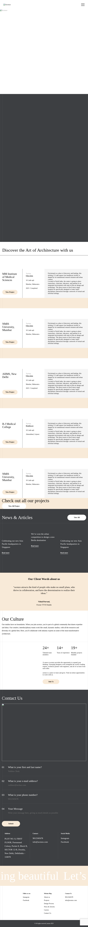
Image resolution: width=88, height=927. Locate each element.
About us (47, 897)
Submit (11, 824)
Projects (46, 900)
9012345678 (38, 838)
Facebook (65, 842)
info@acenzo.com (40, 842)
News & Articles (49, 907)
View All (77, 517)
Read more (5, 553)
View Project (10, 292)
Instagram (65, 838)
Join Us (51, 681)
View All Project (14, 506)
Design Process (49, 903)
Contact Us (47, 913)
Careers (46, 910)
